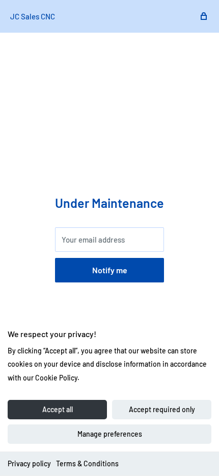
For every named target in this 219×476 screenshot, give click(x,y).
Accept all (57, 409)
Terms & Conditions (87, 463)
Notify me (109, 270)
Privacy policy (29, 463)
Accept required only (162, 409)
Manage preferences (109, 434)
